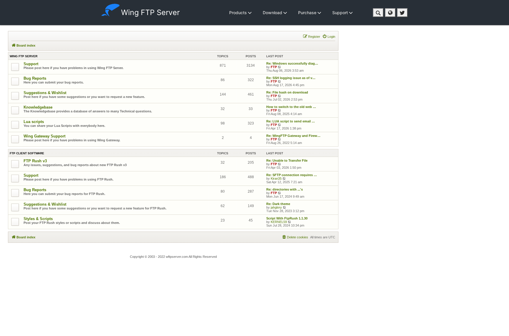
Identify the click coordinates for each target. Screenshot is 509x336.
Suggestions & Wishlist (45, 93)
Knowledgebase (38, 107)
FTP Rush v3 (35, 161)
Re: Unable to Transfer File (287, 160)
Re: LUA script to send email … (290, 121)
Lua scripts (34, 121)
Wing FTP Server (150, 12)
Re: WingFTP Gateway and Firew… (293, 135)
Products (238, 12)
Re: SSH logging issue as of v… (290, 78)
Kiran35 (276, 178)
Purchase (308, 12)
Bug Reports (35, 78)
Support (340, 12)
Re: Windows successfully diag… (292, 63)
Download (273, 12)
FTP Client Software (27, 153)
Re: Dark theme (278, 204)
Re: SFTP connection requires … (291, 175)
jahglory (276, 207)
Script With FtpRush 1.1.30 (287, 218)
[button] (378, 12)
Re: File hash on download (287, 92)
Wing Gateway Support (44, 136)
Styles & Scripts (38, 219)
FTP (274, 67)
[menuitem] (328, 36)
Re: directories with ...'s (284, 189)
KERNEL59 (279, 222)
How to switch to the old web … (291, 107)
